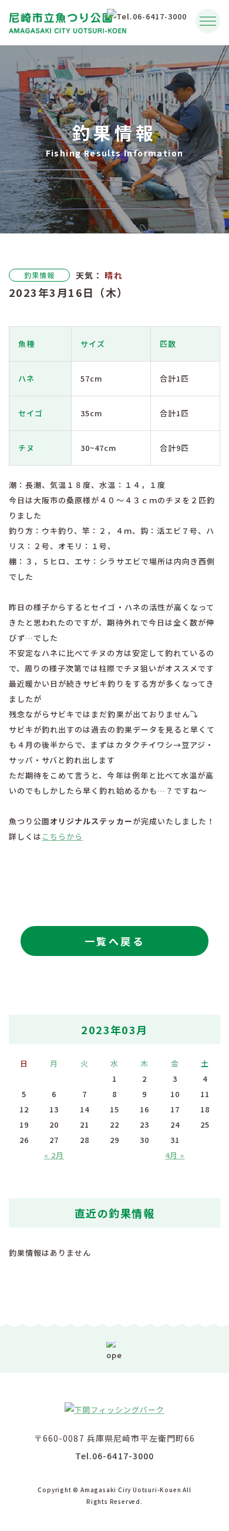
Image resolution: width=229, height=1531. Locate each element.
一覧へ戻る (114, 941)
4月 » (174, 1155)
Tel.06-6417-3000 (114, 1456)
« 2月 (54, 1155)
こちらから (62, 836)
